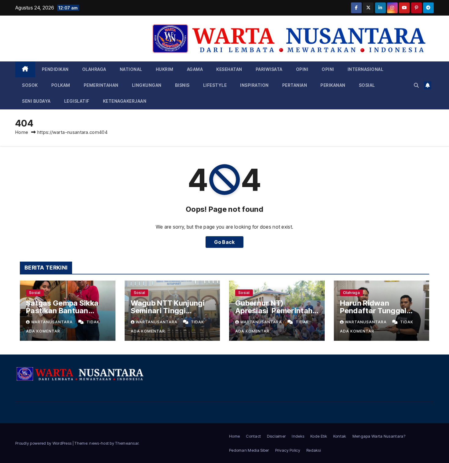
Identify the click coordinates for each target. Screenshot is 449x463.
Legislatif (76, 101)
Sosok (30, 85)
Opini (302, 69)
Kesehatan (229, 69)
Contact (253, 436)
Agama (195, 69)
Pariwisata (269, 69)
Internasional (366, 69)
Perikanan (332, 85)
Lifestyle (215, 85)
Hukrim (164, 69)
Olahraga (94, 69)
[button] (416, 85)
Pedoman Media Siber (249, 450)
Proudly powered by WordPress (44, 443)
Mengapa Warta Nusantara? (378, 436)
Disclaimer (276, 436)
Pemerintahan (101, 85)
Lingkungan (147, 85)
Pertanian (294, 85)
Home (21, 132)
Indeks (298, 436)
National (131, 69)
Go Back (224, 242)
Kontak (339, 436)
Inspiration (254, 85)
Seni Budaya (36, 101)
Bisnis (182, 85)
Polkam (60, 85)
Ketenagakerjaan (125, 101)
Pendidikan (55, 69)
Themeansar (126, 443)
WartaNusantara (52, 322)
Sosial (367, 85)
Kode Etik (318, 436)
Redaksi (313, 450)
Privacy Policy (287, 450)
